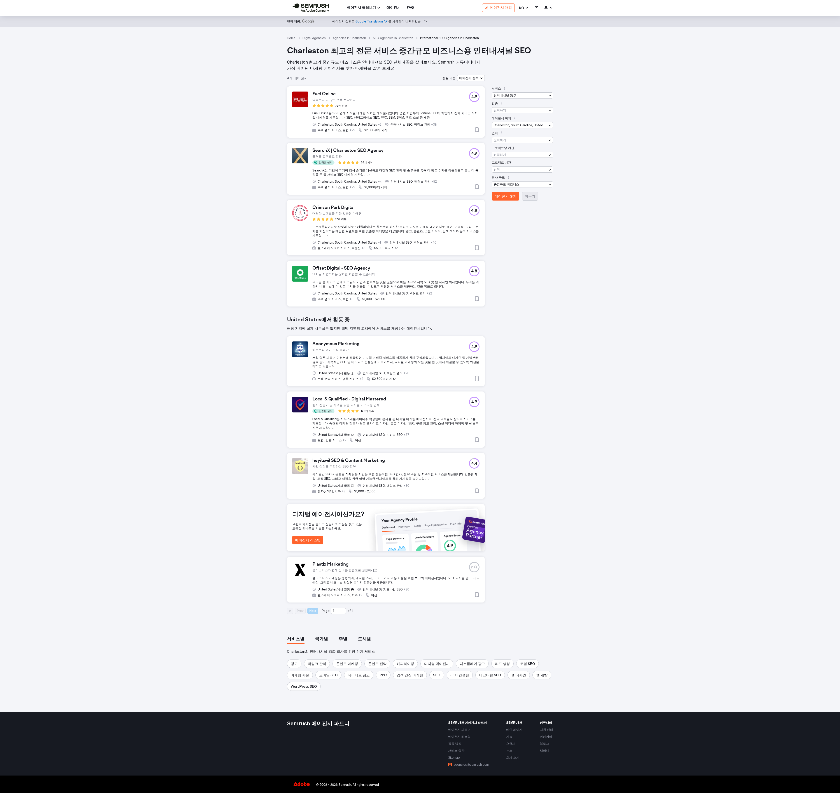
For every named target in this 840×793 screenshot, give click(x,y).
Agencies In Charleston (349, 38)
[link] (394, 8)
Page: (326, 611)
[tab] (295, 639)
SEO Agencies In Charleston (393, 38)
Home (291, 38)
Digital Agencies (314, 38)
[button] (523, 8)
